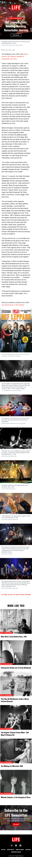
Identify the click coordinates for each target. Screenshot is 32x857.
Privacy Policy (10, 849)
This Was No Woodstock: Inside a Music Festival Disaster (15, 700)
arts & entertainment (6, 633)
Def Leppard (4, 594)
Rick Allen (22, 594)
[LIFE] (16, 7)
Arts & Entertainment (16, 18)
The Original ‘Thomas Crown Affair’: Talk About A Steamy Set (15, 733)
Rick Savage (28, 594)
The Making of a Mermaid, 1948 (12, 766)
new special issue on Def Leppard (13, 305)
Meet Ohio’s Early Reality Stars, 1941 (14, 636)
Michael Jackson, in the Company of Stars (16, 797)
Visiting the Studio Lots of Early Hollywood (16, 668)
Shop (29, 2)
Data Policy (28, 849)
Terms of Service (20, 849)
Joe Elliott (10, 594)
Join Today (16, 824)
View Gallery (16, 35)
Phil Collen (16, 594)
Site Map (3, 849)
